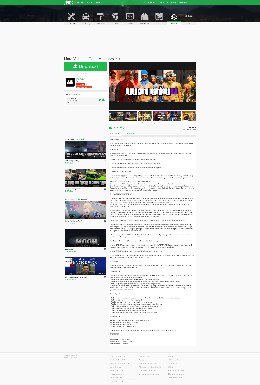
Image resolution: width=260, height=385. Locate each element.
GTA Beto (80, 79)
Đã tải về (115, 128)
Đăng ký (184, 3)
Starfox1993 (71, 223)
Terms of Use (172, 363)
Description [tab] (115, 133)
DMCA (170, 367)
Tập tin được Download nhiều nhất (150, 367)
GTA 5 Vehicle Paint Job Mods (119, 363)
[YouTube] (77, 81)
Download (88, 66)
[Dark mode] (190, 2)
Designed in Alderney (71, 356)
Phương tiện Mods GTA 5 (118, 360)
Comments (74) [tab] (129, 133)
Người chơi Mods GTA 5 (117, 374)
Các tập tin (142, 360)
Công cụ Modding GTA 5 (118, 356)
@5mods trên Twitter (177, 371)
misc (78, 199)
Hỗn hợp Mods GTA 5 (117, 381)
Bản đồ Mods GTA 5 (116, 378)
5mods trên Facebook (177, 374)
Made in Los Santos (70, 358)
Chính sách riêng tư (174, 360)
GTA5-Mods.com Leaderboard (149, 374)
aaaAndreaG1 (71, 279)
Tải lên (162, 3)
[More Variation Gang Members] (152, 86)
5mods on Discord (176, 378)
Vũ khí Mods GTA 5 (116, 367)
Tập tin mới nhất (144, 356)
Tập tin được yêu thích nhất (148, 363)
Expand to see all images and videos (152, 123)
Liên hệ (170, 356)
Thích (124, 128)
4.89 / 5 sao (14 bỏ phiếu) (189, 129)
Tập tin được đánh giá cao (147, 371)
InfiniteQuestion (72, 251)
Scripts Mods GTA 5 (116, 371)
